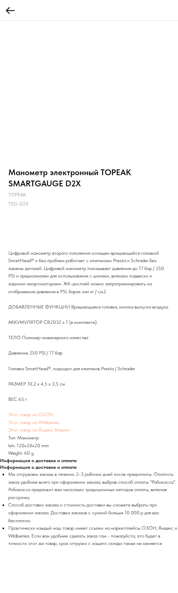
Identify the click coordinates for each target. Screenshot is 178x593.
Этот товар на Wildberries (34, 422)
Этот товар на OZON (30, 414)
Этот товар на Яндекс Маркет (39, 430)
